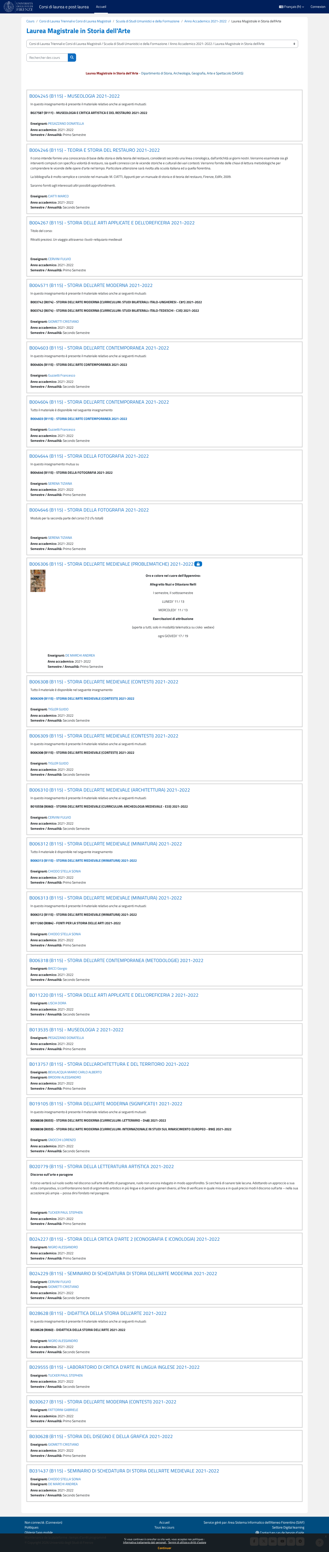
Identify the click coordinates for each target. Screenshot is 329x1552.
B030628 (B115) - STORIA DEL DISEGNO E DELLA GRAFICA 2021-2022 (101, 1436)
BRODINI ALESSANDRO (64, 1077)
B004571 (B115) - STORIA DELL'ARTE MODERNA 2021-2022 (91, 285)
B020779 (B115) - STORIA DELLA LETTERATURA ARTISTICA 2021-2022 (101, 1166)
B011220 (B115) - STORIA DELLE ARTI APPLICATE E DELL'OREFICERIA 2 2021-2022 (114, 994)
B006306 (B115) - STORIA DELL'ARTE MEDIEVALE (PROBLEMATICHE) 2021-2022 (111, 563)
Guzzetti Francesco (61, 375)
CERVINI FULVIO (59, 258)
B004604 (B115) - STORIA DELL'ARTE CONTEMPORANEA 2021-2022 (99, 401)
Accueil (164, 1522)
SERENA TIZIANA (60, 483)
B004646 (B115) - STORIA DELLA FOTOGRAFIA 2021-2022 (89, 509)
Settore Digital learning (288, 1527)
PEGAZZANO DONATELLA (66, 123)
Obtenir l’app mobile (39, 1532)
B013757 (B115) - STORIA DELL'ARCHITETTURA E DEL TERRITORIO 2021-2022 (109, 1064)
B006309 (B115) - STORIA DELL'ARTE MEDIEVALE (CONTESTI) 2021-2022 (82, 698)
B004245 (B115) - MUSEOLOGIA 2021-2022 (74, 95)
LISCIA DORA (57, 1003)
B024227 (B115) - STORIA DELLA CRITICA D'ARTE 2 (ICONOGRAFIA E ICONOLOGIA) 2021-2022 (124, 1238)
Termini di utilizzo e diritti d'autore (187, 1542)
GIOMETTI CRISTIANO (63, 321)
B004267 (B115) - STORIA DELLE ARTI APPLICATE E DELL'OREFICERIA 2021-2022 (112, 222)
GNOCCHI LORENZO (62, 1139)
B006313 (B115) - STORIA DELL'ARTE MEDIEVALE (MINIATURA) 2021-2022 (83, 860)
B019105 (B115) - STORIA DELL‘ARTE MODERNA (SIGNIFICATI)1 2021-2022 (105, 1103)
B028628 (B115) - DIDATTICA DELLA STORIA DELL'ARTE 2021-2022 (98, 1313)
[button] (291, 7)
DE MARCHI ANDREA (80, 655)
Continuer (164, 1548)
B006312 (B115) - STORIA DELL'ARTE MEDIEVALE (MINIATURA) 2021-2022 (105, 843)
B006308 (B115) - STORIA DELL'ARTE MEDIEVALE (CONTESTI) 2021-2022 (103, 681)
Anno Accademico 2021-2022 (205, 21)
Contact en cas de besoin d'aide (281, 1532)
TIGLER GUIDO (58, 709)
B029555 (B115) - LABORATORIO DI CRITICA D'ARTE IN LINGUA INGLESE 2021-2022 (114, 1367)
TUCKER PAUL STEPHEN (65, 1212)
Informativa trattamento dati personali (145, 1542)
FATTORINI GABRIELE (63, 1409)
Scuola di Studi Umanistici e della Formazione (147, 21)
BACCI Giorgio (57, 968)
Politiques (31, 1527)
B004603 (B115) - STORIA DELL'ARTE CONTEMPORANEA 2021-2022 (99, 347)
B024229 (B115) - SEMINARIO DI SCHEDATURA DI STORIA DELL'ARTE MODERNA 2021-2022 (123, 1273)
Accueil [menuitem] (101, 6)
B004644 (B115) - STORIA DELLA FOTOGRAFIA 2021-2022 (89, 455)
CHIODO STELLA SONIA (64, 871)
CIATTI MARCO (58, 196)
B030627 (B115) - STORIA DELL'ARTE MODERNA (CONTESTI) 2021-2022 (102, 1401)
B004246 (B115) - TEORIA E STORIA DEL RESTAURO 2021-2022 (94, 150)
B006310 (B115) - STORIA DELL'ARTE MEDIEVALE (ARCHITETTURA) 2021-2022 (109, 789)
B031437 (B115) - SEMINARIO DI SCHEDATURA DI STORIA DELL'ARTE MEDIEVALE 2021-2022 (124, 1470)
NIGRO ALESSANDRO (63, 1247)
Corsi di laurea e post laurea (64, 7)
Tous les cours (164, 1527)
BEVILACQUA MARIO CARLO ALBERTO (75, 1072)
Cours (30, 21)
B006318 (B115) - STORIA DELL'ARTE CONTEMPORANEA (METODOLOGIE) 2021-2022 (116, 960)
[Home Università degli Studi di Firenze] (19, 7)
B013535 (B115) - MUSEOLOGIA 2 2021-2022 (76, 1029)
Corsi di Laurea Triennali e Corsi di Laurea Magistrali (75, 21)
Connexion (318, 6)
